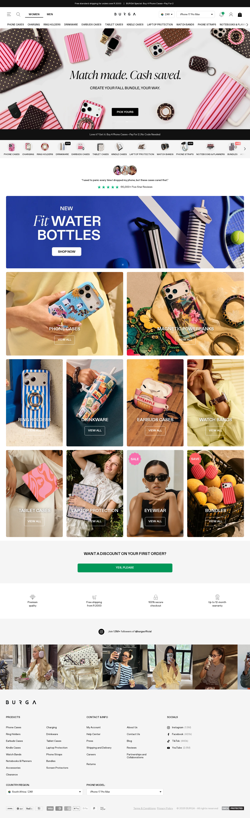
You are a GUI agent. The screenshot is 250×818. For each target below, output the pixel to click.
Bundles (232, 154)
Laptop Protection (160, 25)
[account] (231, 14)
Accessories (13, 768)
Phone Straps (207, 25)
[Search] (18, 14)
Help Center (93, 734)
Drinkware (71, 25)
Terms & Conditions (144, 808)
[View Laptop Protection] (142, 146)
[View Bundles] (232, 146)
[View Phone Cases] (11, 146)
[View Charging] (28, 146)
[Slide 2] (125, 78)
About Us (132, 727)
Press (90, 741)
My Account (94, 727)
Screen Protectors (57, 768)
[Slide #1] (131, 122)
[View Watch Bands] (165, 146)
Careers (91, 754)
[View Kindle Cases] (119, 146)
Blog (129, 741)
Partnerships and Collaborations (136, 756)
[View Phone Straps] (185, 146)
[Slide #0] (118, 122)
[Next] (243, 25)
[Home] (125, 14)
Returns (91, 764)
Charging (34, 25)
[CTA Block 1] (125, 232)
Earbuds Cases (91, 25)
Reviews (132, 748)
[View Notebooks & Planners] (210, 146)
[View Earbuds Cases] (80, 146)
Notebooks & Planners (210, 154)
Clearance (12, 774)
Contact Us (133, 734)
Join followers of (130, 631)
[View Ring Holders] (45, 146)
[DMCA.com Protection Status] (233, 808)
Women (34, 14)
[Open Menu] (9, 14)
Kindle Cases (135, 25)
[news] (221, 14)
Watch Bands (185, 25)
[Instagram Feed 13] (35, 667)
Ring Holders (52, 25)
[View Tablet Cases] (100, 146)
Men (50, 14)
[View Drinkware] (62, 146)
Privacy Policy (165, 808)
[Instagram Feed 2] (170, 667)
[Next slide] (241, 149)
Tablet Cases (114, 25)
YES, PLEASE (125, 567)
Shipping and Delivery (99, 748)
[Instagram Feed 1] (125, 667)
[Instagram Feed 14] (79, 667)
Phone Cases (15, 25)
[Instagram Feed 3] (215, 667)
